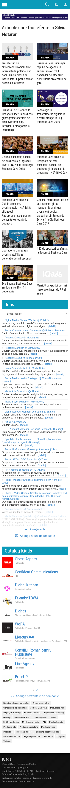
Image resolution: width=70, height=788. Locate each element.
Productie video (48, 726)
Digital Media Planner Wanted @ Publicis (27, 320)
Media (53, 717)
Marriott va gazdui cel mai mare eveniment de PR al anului (52, 289)
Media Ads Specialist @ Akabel (22, 391)
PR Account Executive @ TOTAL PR (25, 469)
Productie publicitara (28, 726)
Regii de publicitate (32, 736)
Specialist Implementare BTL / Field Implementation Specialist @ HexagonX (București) (31, 440)
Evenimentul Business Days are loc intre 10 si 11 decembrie (17, 287)
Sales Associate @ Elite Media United (25, 368)
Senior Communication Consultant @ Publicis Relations (35, 330)
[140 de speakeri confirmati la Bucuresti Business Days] (52, 238)
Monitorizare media (30, 721)
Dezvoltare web (57, 707)
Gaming (6, 717)
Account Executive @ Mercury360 (23, 357)
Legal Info (28, 774)
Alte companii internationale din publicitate (33, 615)
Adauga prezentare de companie (37, 696)
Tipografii (60, 736)
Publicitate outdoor (11, 736)
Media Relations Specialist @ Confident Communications (35, 516)
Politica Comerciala (12, 774)
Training (6, 741)
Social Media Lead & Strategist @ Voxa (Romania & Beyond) (31, 379)
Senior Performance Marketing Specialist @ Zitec (31, 449)
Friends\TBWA (26, 598)
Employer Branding (12, 712)
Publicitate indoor (23, 731)
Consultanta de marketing (15, 707)
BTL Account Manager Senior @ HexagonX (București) (34, 429)
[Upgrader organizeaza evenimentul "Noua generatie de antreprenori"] (17, 239)
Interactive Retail (21, 717)
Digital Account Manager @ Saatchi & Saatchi (30, 411)
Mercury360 (24, 637)
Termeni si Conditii (42, 777)
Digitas (20, 611)
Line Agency (24, 663)
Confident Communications (36, 572)
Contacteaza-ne (26, 781)
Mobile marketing (11, 721)
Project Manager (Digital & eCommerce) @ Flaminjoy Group (32, 481)
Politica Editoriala (45, 771)
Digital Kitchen (26, 585)
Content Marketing (38, 707)
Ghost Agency (26, 559)
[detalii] (52, 326)
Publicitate (19, 562)
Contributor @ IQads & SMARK (18, 771)
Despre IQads (8, 763)
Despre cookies (9, 781)
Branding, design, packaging (37, 641)
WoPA (20, 624)
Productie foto (9, 726)
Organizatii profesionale (25, 658)
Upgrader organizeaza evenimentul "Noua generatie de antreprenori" (17, 254)
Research (48, 736)
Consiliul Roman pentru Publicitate (33, 652)
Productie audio (56, 721)
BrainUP (21, 676)
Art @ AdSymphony (15, 422)
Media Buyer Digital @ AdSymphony (24, 401)
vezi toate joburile (35, 529)
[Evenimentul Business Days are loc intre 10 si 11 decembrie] (17, 273)
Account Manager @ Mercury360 (22, 347)
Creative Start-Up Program (15, 767)
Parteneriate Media (26, 763)
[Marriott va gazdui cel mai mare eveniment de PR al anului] (52, 274)
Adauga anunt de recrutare (37, 535)
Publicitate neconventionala (47, 731)
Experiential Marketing (54, 712)
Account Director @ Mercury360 (22, 337)
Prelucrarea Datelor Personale (16, 777)
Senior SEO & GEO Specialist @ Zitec (26, 459)
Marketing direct (40, 717)
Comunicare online (23, 589)
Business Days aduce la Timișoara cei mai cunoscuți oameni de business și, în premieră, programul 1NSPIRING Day (52, 164)
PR (16, 575)
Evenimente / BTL (33, 628)
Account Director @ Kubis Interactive (25, 509)
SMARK (10, 57)
